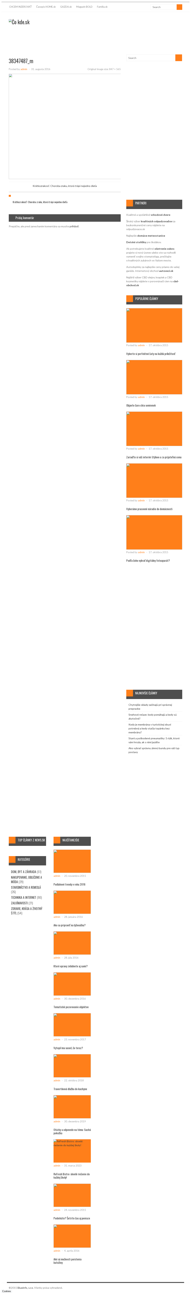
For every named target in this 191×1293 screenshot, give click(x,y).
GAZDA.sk (66, 6)
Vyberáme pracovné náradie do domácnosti (149, 509)
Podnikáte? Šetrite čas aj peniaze (72, 1218)
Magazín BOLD (84, 6)
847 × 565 (115, 69)
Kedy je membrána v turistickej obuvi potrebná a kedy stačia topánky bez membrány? (150, 728)
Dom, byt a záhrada (23, 872)
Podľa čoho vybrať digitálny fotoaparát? (148, 560)
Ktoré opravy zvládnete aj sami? (71, 966)
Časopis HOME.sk (46, 6)
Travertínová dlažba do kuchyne (70, 1089)
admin (24, 69)
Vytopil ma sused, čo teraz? (68, 1048)
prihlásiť (74, 226)
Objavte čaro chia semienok (141, 405)
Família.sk (102, 6)
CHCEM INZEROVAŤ (20, 6)
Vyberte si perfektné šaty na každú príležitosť (150, 354)
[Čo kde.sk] (19, 22)
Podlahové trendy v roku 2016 (69, 884)
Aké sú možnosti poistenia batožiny (68, 1260)
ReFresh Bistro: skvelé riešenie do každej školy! (72, 1175)
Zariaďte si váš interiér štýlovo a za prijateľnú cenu (153, 457)
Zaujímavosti (19, 903)
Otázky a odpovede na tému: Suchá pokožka (72, 1131)
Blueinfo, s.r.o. (26, 1287)
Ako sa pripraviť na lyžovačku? (70, 925)
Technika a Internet (23, 897)
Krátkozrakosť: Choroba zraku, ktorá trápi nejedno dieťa (65, 185)
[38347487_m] (88, 178)
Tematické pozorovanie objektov (71, 1007)
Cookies (6, 1291)
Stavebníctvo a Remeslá (26, 887)
